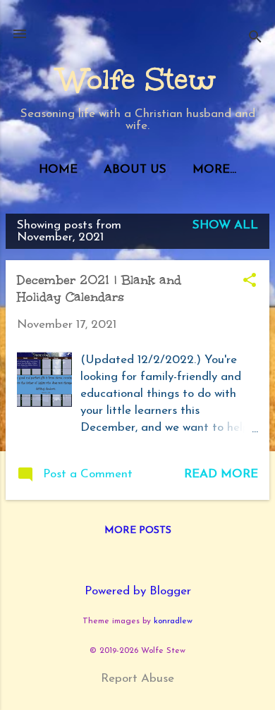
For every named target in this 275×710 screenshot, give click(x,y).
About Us (135, 170)
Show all (225, 225)
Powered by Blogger (138, 591)
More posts (137, 530)
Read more (221, 474)
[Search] (255, 38)
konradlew (173, 621)
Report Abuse (137, 679)
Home (58, 170)
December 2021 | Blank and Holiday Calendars (99, 288)
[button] (249, 282)
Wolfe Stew (137, 80)
